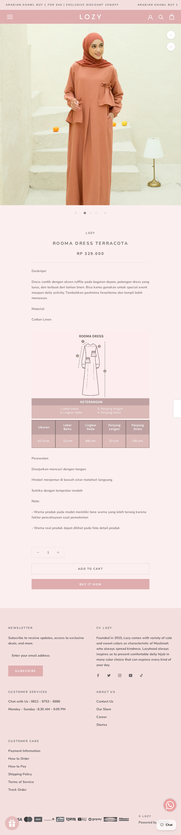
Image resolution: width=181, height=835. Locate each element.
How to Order (18, 758)
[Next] (105, 213)
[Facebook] (98, 675)
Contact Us (104, 701)
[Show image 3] (96, 213)
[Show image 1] (85, 213)
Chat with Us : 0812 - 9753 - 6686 (34, 701)
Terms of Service (21, 782)
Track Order (17, 789)
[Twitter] (109, 675)
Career (101, 717)
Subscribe (25, 671)
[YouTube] (130, 675)
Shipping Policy (20, 774)
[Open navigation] (10, 17)
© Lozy (145, 816)
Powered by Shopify (154, 822)
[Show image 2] (90, 213)
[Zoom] (171, 35)
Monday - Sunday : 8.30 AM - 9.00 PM (37, 709)
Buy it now (90, 584)
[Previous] (75, 213)
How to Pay (17, 766)
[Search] (161, 16)
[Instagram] (119, 675)
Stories (101, 725)
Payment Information (24, 751)
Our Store (103, 709)
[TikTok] (141, 675)
